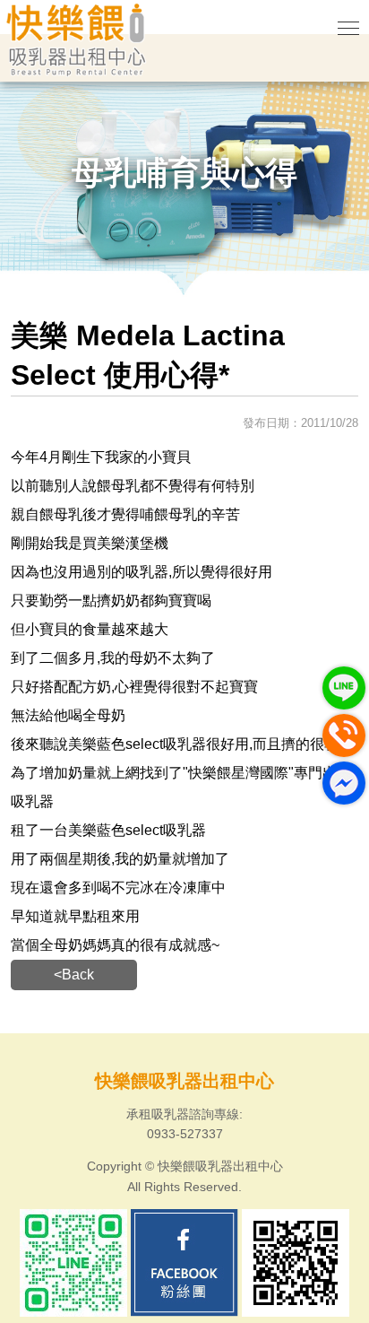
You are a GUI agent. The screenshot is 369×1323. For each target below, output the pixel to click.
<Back (74, 974)
